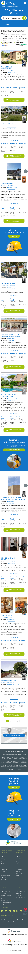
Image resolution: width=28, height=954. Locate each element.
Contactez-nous (20, 891)
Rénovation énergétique (4, 899)
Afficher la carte (15, 735)
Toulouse (3, 862)
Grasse (3, 36)
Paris (2, 856)
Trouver (14, 236)
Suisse (17, 875)
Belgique (18, 858)
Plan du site (19, 895)
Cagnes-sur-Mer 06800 (13, 684)
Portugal (18, 871)
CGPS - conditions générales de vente (21, 902)
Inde (17, 864)
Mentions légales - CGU (20, 898)
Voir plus (7, 24)
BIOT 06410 (10, 287)
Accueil (3, 6)
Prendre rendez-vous (14, 450)
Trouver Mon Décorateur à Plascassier (9, 944)
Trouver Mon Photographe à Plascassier (11, 934)
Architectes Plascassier (12, 6)
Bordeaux (3, 864)
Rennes (3, 871)
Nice (2, 866)
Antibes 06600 (11, 619)
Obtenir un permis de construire (6, 896)
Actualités (18, 893)
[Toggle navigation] (25, 3)
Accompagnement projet (6, 903)
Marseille (3, 860)
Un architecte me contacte (5, 892)
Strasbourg (4, 869)
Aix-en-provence (5, 875)
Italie (17, 868)
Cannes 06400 (11, 501)
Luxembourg (19, 869)
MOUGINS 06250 (11, 127)
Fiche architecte (14, 84)
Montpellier (4, 879)
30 (18, 721)
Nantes (3, 868)
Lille (2, 873)
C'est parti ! (14, 819)
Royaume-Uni (19, 873)
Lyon (2, 858)
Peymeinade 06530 (12, 187)
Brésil (17, 860)
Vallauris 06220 (11, 338)
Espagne (18, 862)
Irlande (17, 866)
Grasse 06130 (10, 71)
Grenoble (3, 877)
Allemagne (18, 856)
